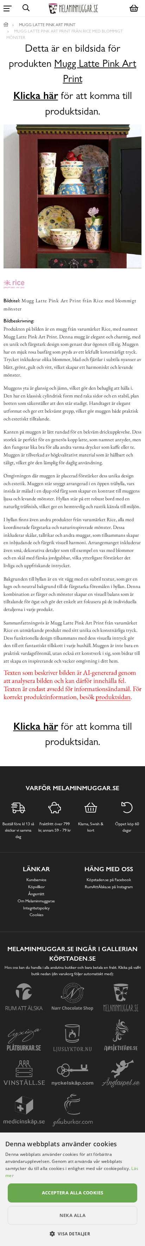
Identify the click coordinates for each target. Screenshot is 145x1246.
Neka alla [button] (72, 1215)
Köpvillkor (36, 886)
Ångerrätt (36, 893)
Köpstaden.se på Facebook (109, 879)
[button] (72, 1233)
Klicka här (35, 95)
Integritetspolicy (36, 908)
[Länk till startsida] (6, 24)
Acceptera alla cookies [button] (72, 1192)
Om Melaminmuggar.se (36, 900)
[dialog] (72, 1189)
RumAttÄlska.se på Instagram (109, 886)
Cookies (36, 914)
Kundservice (36, 879)
